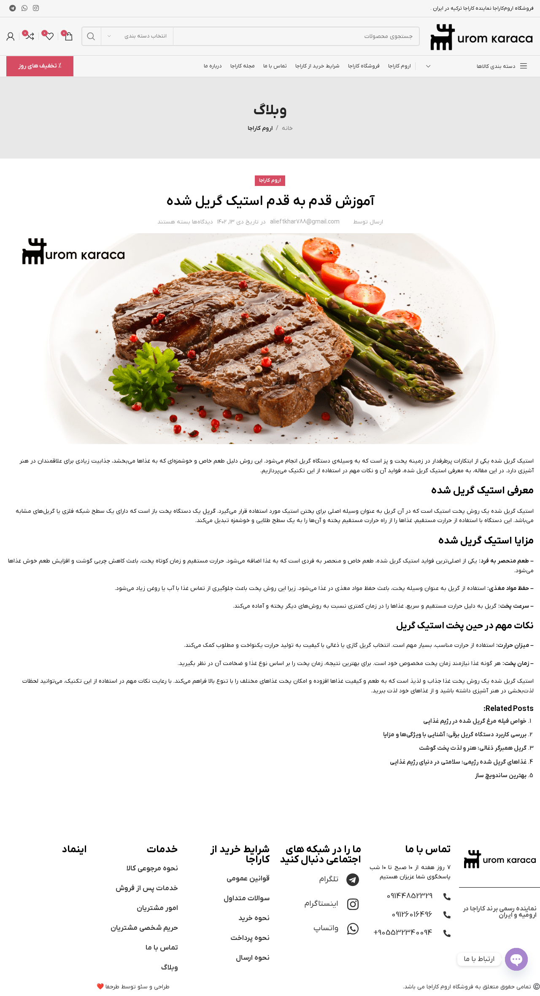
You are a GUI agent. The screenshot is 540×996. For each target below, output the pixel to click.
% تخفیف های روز (40, 66)
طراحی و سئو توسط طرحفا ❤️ (133, 987)
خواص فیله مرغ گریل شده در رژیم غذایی (474, 721)
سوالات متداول (247, 898)
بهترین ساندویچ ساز (500, 776)
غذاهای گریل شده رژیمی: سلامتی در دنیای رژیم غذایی (458, 762)
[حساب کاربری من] (10, 36)
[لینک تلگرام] (12, 8)
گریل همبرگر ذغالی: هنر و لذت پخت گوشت (472, 748)
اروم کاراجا (260, 128)
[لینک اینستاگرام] (36, 8)
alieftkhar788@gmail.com (305, 222)
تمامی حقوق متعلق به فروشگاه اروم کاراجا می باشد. (467, 987)
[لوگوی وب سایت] (481, 36)
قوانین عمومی (248, 878)
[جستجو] (91, 36)
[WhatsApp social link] (24, 8)
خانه (287, 128)
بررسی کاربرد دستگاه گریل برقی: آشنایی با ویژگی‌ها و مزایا (454, 735)
